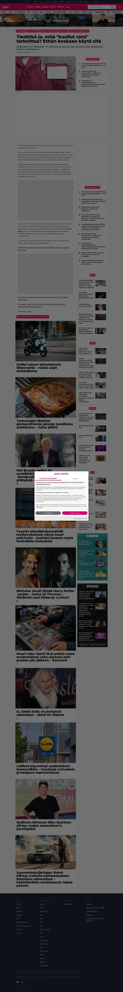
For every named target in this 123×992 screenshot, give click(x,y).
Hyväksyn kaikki (75, 513)
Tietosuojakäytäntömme (81, 518)
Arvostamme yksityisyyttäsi (48, 478)
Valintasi (75, 478)
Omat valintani (48, 513)
